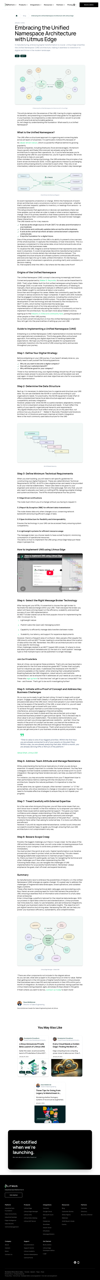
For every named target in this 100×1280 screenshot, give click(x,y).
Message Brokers (48, 1234)
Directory (84, 1211)
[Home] (17, 16)
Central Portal (28, 1258)
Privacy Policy (8, 1276)
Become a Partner (86, 1215)
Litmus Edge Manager (31, 1211)
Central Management (12, 1227)
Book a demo (89, 5)
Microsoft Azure (48, 1215)
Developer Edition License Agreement (31, 1276)
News (7, 1251)
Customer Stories (67, 1211)
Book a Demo (47, 1245)
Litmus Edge (28, 1208)
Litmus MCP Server (30, 1221)
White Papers (66, 1215)
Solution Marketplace (31, 1254)
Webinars (65, 1218)
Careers (7, 1248)
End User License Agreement (49, 1276)
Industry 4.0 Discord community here (47, 313)
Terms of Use (16, 1276)
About (7, 1245)
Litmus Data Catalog (30, 1218)
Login (44, 1254)
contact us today (53, 990)
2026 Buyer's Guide (68, 1221)
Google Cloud (47, 1211)
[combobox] (75, 5)
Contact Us (8, 1254)
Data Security (9, 1224)
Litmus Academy (29, 1251)
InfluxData (46, 1231)
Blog (24, 16)
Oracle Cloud (47, 1228)
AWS (44, 1218)
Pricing (70, 5)
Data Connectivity (11, 1214)
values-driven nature (28, 143)
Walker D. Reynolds (48, 280)
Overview (46, 1208)
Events (64, 1224)
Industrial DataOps (11, 1217)
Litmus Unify (28, 1215)
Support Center (29, 1248)
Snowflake (46, 1224)
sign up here (32, 678)
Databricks (46, 1221)
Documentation (29, 1245)
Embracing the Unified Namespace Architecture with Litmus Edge (52, 16)
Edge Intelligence (10, 1220)
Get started (13, 1195)
